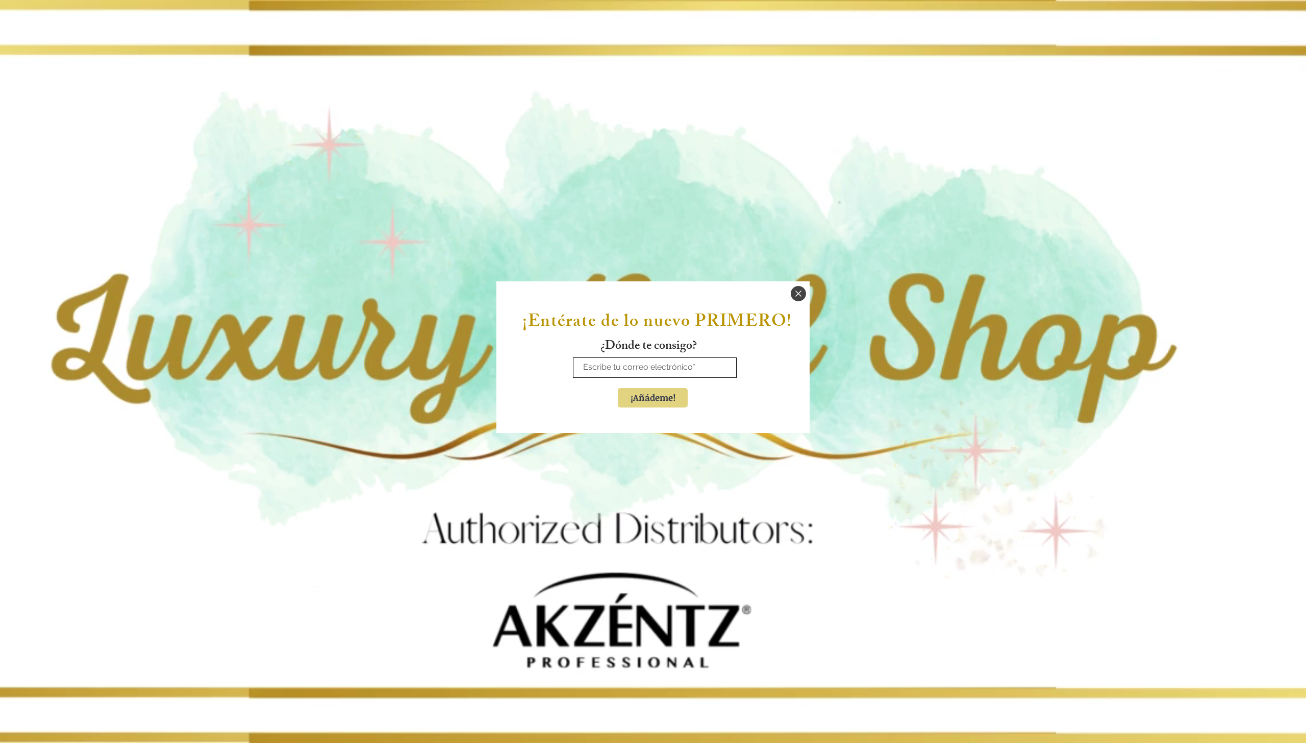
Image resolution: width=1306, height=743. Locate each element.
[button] (798, 293)
